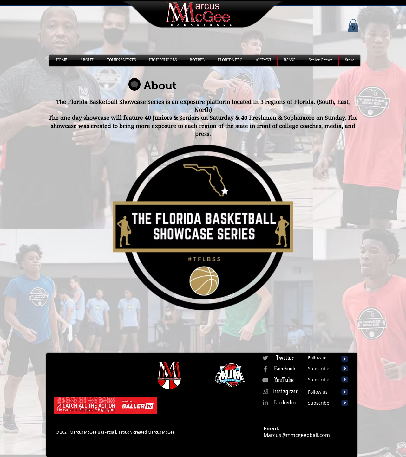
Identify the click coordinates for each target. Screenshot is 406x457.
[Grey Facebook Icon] (265, 369)
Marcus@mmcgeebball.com (297, 435)
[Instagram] (265, 391)
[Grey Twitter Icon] (265, 358)
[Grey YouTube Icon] (265, 380)
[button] (353, 25)
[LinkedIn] (265, 402)
